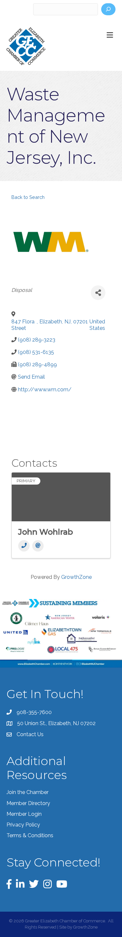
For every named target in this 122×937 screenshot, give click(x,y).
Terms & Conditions (30, 835)
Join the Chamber (27, 792)
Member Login (24, 814)
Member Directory (28, 803)
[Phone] (24, 546)
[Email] (38, 546)
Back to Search (28, 197)
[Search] (108, 9)
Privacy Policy (23, 825)
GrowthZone (76, 577)
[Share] (98, 292)
